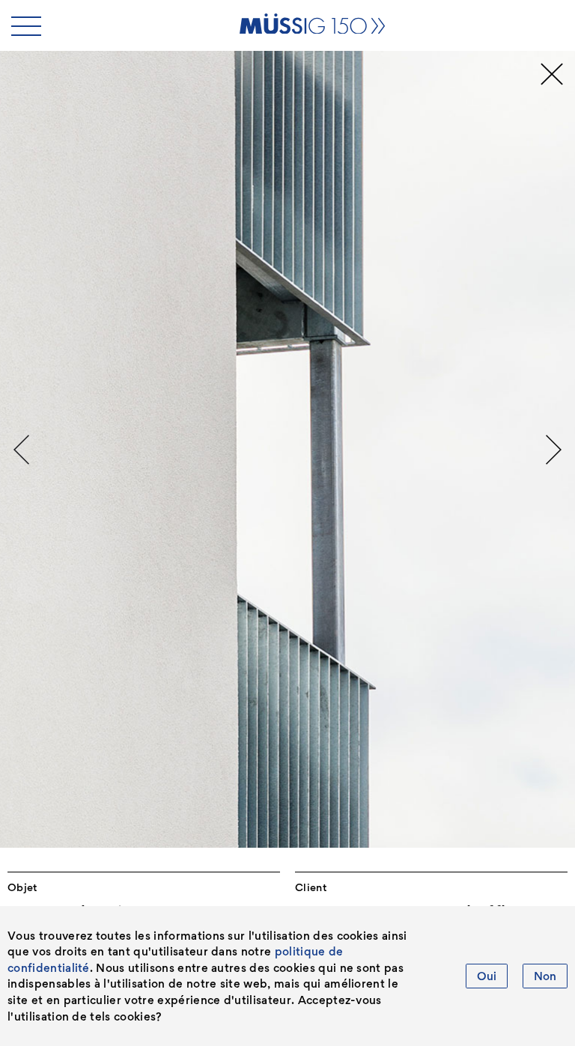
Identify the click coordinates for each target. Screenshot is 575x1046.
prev (21, 450)
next (554, 450)
